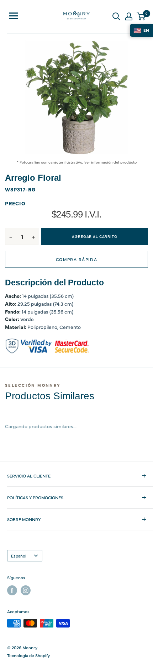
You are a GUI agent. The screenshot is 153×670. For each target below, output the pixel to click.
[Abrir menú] (13, 16)
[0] (141, 16)
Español (18, 556)
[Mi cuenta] (128, 16)
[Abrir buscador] (116, 16)
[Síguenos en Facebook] (12, 590)
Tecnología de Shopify (28, 655)
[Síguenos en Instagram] (26, 590)
